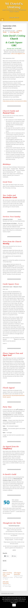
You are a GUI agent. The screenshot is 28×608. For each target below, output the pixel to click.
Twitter (16, 15)
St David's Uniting (14, 5)
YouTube (18, 15)
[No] (26, 602)
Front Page (13, 32)
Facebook (12, 15)
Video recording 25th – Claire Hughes (7, 574)
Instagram (14, 15)
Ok (14, 605)
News (17, 32)
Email (10, 15)
